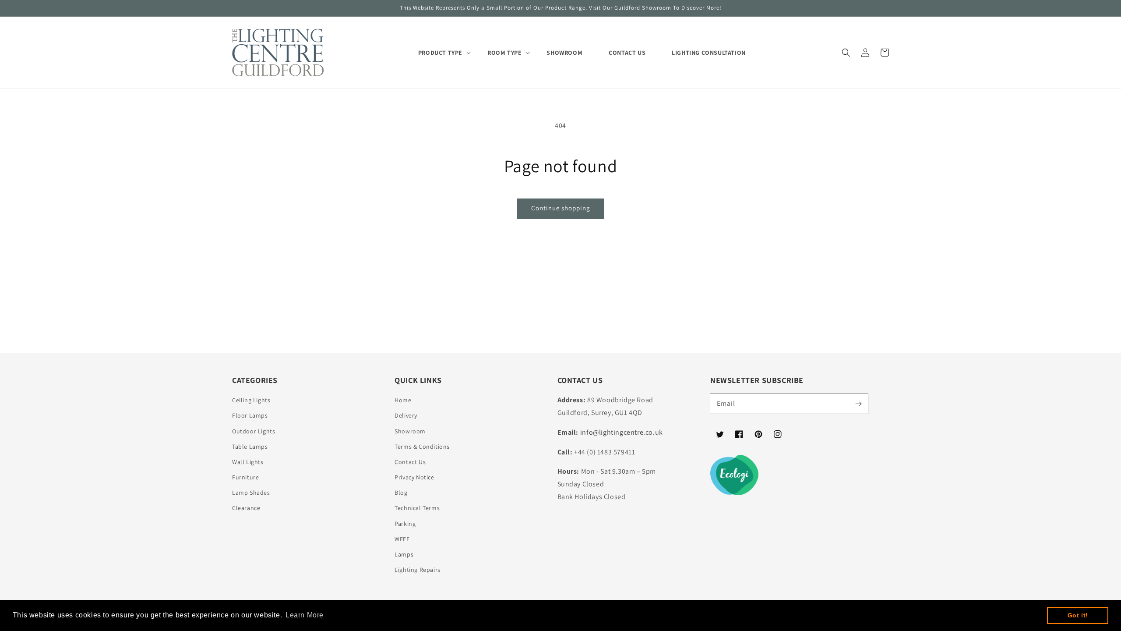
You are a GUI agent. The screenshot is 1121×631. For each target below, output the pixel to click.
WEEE (402, 539)
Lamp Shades (251, 492)
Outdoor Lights (253, 431)
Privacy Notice (414, 477)
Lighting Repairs (418, 570)
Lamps (404, 554)
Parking (405, 524)
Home (403, 400)
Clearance (246, 508)
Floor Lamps (250, 415)
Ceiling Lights (251, 400)
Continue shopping (560, 208)
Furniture (245, 477)
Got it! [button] (1078, 615)
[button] (846, 52)
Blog (401, 492)
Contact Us (410, 462)
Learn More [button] (305, 615)
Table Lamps (250, 446)
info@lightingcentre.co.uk (621, 432)
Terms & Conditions (422, 446)
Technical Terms (417, 508)
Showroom (410, 431)
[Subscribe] (858, 403)
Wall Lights (248, 462)
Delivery (406, 415)
